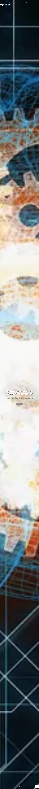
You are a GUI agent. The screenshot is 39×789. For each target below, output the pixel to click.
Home (3, 2)
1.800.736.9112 (4, 4)
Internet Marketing (10, 2)
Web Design (18, 2)
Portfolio (31, 2)
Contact (35, 2)
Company (25, 2)
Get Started (19, 403)
